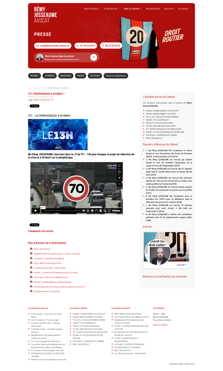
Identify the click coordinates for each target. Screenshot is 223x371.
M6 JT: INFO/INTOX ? (42, 249)
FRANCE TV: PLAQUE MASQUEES (159, 123)
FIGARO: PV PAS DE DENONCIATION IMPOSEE (165, 132)
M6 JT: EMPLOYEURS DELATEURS (47, 263)
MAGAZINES (66, 76)
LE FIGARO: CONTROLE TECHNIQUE (49, 258)
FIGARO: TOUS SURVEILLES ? (157, 120)
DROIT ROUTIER (91, 9)
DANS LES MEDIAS (132, 9)
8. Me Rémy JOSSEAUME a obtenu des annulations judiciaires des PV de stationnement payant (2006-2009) (169, 217)
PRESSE (36, 100)
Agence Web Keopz (187, 364)
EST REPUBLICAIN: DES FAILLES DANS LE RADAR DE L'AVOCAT (59, 287)
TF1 (52, 100)
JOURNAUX (49, 76)
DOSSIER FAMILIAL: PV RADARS (47, 291)
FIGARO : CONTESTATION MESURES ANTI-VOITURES (55, 272)
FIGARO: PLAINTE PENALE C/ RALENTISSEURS (52, 282)
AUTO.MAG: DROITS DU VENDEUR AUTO (51, 277)
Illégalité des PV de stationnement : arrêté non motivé (57, 254)
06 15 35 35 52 (112, 45)
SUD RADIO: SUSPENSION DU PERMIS (161, 135)
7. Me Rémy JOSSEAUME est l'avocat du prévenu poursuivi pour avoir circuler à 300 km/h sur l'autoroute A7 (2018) (169, 208)
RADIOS (80, 76)
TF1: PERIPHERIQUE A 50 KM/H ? (56, 88)
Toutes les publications (116, 76)
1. (147, 150)
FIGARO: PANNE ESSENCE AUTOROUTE (162, 110)
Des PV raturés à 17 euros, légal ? (45, 320)
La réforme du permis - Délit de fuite (49, 268)
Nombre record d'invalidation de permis (48, 359)
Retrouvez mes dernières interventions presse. (62, 58)
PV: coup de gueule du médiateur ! (46, 341)
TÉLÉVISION (95, 76)
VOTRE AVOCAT (111, 9)
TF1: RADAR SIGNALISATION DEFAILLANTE (163, 129)
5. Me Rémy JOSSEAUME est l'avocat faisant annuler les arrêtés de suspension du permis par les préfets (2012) (169, 190)
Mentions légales (160, 325)
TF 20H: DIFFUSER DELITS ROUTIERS (161, 126)
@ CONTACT (184, 9)
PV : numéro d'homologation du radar (47, 350)
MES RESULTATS (153, 9)
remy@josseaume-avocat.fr (54, 45)
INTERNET (34, 76)
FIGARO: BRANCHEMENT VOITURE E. (161, 114)
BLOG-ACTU (169, 9)
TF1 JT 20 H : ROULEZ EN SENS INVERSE (162, 117)
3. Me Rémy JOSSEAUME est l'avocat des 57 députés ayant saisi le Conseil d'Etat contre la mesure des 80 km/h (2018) (169, 171)
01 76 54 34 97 (87, 45)
